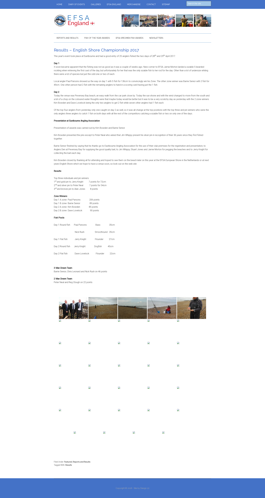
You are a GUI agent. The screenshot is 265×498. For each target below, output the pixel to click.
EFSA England (80, 20)
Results (68, 465)
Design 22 (144, 488)
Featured (68, 462)
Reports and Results (81, 462)
